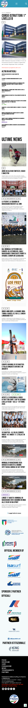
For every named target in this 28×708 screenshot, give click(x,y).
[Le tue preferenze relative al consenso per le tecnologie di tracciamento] (25, 705)
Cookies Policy (12, 686)
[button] (16, 4)
